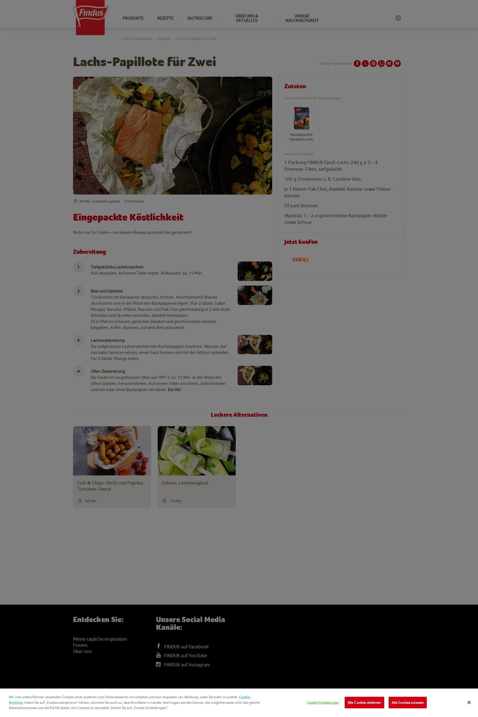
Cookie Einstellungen (323, 702)
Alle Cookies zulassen (408, 702)
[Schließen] (469, 703)
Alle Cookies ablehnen (364, 702)
